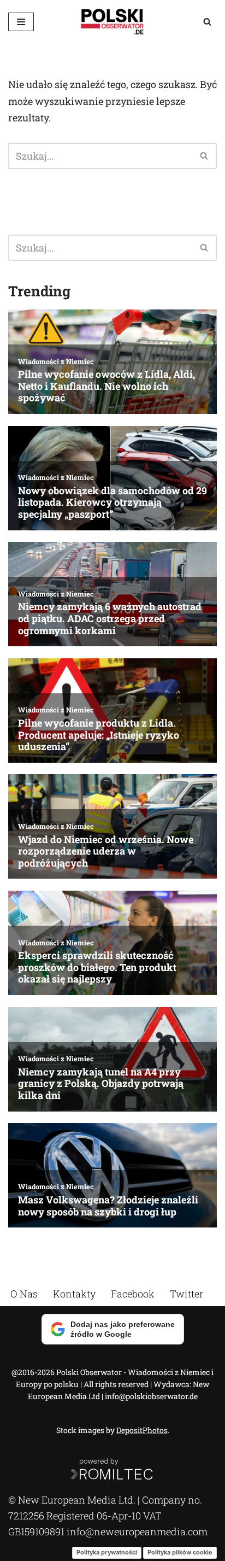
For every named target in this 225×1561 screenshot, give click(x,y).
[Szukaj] (207, 21)
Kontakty (74, 1293)
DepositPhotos (142, 1430)
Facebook (133, 1293)
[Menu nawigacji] (21, 22)
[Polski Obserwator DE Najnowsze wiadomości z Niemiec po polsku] (112, 22)
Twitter (186, 1293)
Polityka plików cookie (179, 1552)
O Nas (24, 1293)
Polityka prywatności (106, 1552)
